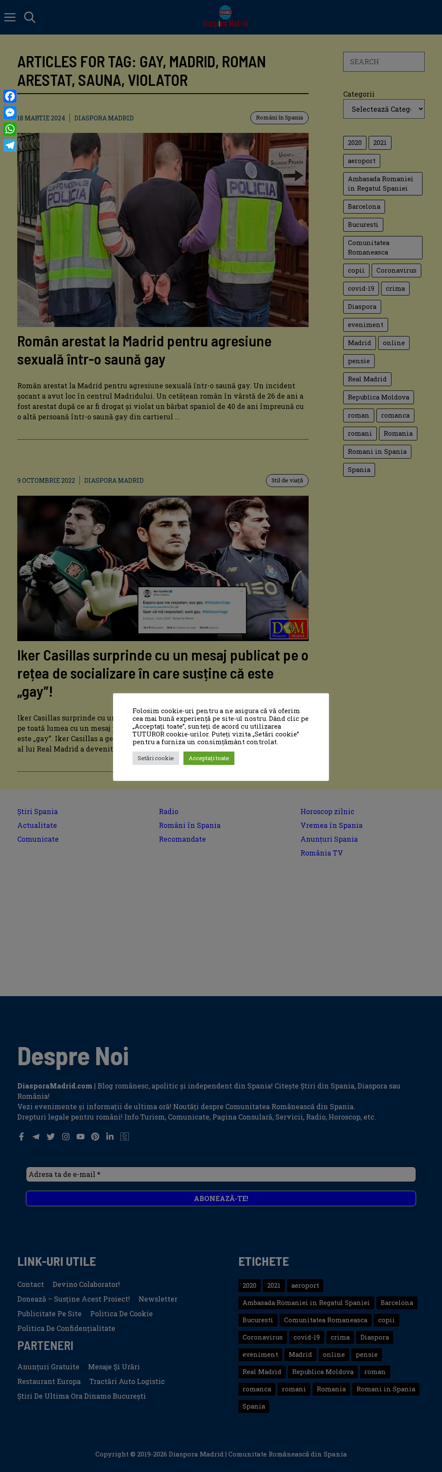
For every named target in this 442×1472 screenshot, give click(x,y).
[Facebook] (10, 96)
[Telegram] (10, 145)
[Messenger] (10, 112)
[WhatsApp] (10, 129)
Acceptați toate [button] (209, 758)
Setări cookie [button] (156, 758)
